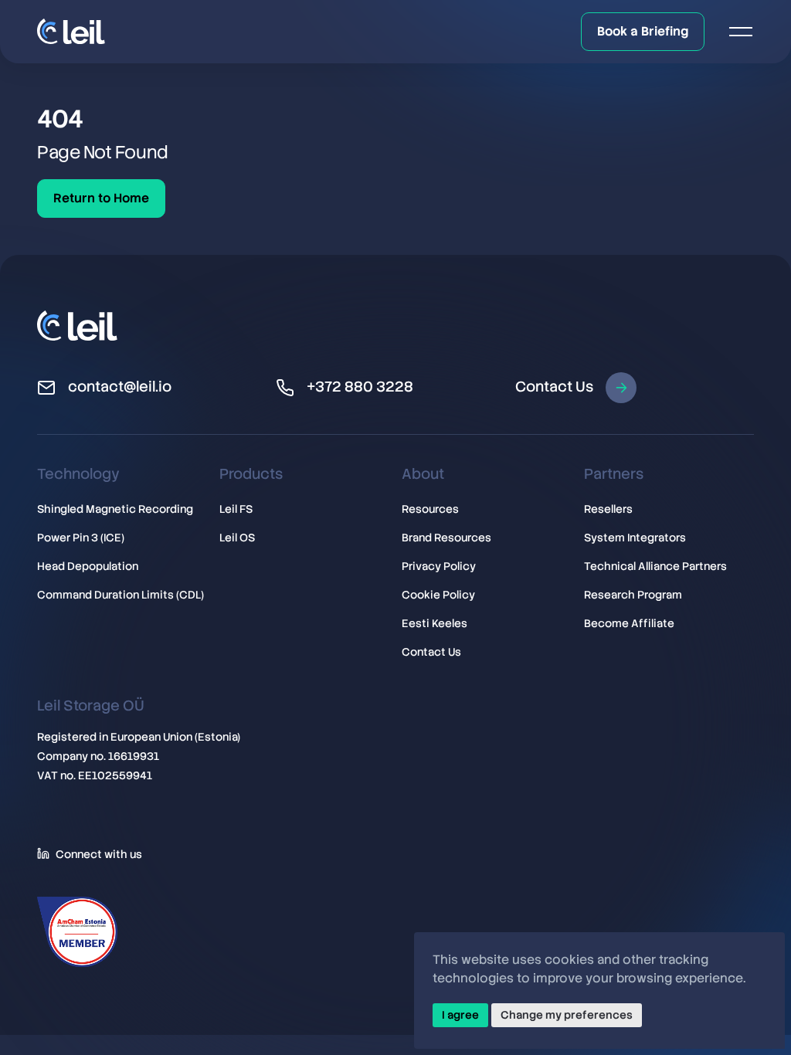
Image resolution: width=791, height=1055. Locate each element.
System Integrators (635, 537)
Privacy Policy (439, 566)
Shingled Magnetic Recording (115, 509)
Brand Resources (446, 537)
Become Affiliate (629, 623)
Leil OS (237, 537)
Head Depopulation (87, 566)
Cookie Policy (438, 595)
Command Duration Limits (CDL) (120, 595)
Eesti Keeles (434, 623)
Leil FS (236, 509)
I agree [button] (460, 1015)
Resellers (608, 509)
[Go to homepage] (71, 31)
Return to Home (101, 198)
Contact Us (554, 386)
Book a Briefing (642, 31)
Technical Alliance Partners (655, 566)
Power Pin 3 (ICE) (80, 537)
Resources (430, 509)
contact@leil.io (119, 386)
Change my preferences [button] (567, 1015)
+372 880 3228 (360, 386)
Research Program (633, 595)
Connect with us (99, 853)
